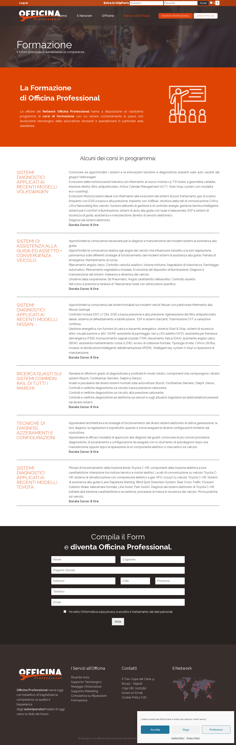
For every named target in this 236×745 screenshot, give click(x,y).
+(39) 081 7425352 (134, 688)
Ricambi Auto (80, 677)
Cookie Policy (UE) (134, 697)
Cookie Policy (178, 738)
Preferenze (216, 729)
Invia (118, 621)
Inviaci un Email (132, 693)
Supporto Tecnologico (86, 682)
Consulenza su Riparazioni (89, 695)
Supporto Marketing (84, 691)
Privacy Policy (193, 738)
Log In (23, 3)
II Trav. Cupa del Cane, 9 (138, 679)
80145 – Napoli (132, 683)
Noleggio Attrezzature (86, 686)
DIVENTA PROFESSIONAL (176, 16)
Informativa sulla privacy (98, 612)
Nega (186, 729)
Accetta (155, 729)
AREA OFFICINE (205, 16)
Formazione (79, 700)
